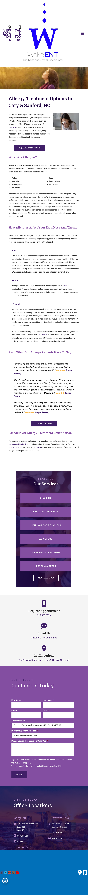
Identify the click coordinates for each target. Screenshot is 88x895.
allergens (12, 127)
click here (37, 447)
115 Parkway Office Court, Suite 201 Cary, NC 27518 (44, 660)
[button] (29, 148)
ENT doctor (42, 335)
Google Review (41, 412)
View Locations (7, 35)
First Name (16, 700)
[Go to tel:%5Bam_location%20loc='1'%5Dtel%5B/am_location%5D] (30, 836)
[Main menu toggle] (82, 33)
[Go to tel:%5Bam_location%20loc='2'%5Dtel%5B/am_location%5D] (63, 833)
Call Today (18, 35)
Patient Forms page (22, 763)
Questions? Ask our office (44, 637)
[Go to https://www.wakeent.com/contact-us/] (30, 827)
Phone (15, 710)
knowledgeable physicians (19, 444)
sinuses (67, 286)
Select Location (18, 721)
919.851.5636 (16, 447)
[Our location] (84, 872)
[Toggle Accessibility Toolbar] (5, 880)
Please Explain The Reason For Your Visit (29, 741)
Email (46, 710)
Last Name (48, 700)
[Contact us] (79, 872)
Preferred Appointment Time (24, 731)
